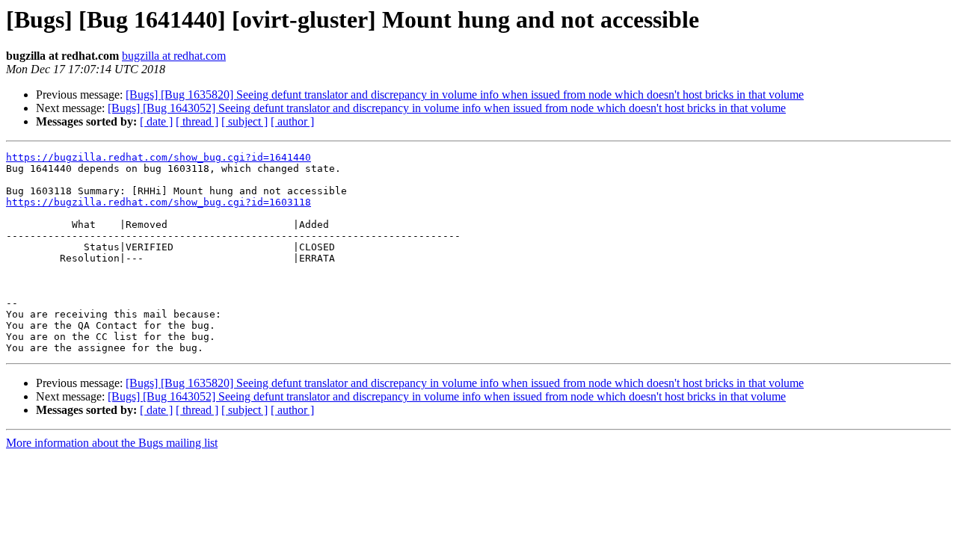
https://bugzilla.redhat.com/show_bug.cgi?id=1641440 (158, 157)
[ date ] (156, 121)
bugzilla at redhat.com (174, 55)
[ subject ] (244, 121)
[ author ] (292, 121)
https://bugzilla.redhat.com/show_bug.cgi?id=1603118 (158, 202)
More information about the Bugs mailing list (112, 442)
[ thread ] (197, 121)
